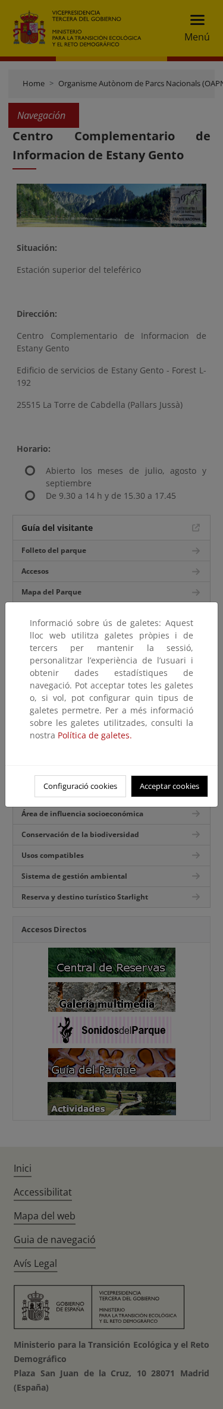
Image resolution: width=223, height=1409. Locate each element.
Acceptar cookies (169, 786)
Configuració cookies (80, 786)
